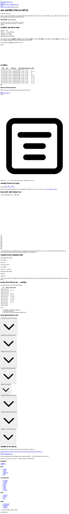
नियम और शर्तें (5, 505)
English (2, 3)
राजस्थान (5, 484)
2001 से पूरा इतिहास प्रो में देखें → (51, 189)
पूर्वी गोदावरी (12, 7)
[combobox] (3, 23)
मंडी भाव (5, 4)
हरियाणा (4, 486)
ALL (14, 186)
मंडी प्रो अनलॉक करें (6, 93)
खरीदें (11, 4)
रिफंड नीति (5, 506)
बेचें (12, 4)
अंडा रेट (8, 4)
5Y (7, 186)
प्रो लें (2, 5)
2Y (3, 186)
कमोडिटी (2, 4)
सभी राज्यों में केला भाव (25, 451)
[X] (4, 464)
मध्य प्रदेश (5, 481)
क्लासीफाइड (5, 472)
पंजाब (4, 485)
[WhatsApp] (1, 464)
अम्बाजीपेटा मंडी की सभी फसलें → (36, 451)
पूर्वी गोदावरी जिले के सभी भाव (6, 451)
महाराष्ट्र (5, 482)
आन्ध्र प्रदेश (6, 7)
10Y (10, 186)
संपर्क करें (5, 496)
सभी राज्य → (5, 490)
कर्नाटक (4, 488)
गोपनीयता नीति (6, 504)
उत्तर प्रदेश (5, 480)
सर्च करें (2, 24)
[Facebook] (2, 464)
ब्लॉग (14, 4)
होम (1, 7)
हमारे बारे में (5, 495)
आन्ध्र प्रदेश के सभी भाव (16, 451)
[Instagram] (3, 464)
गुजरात (4, 487)
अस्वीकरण (5, 507)
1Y (1, 186)
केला (3, 7)
